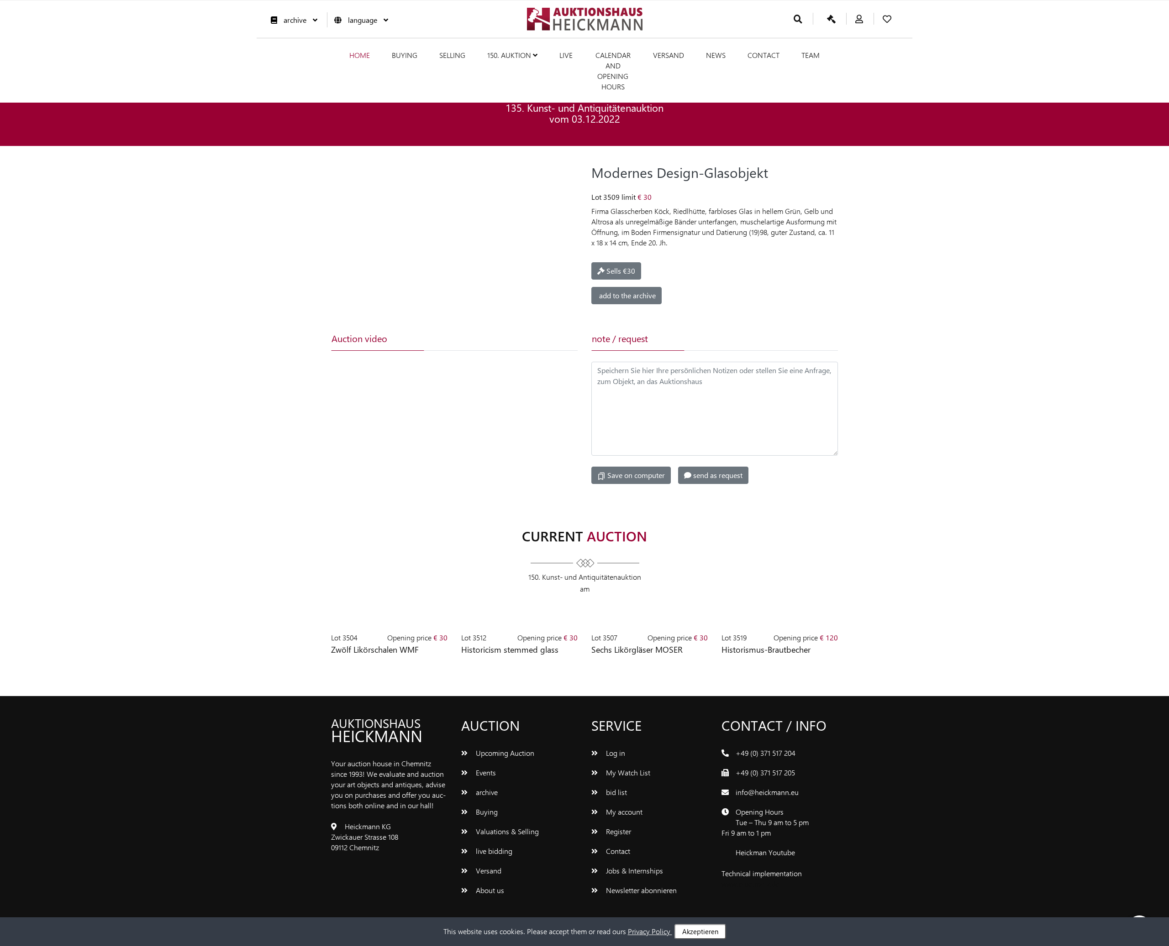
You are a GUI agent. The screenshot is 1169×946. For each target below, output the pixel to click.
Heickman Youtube (765, 852)
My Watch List (627, 772)
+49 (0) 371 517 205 (765, 772)
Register (617, 831)
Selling (452, 55)
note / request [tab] (620, 338)
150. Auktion (510, 55)
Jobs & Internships (633, 870)
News (716, 55)
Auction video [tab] (359, 338)
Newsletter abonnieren (640, 890)
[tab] (469, 338)
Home (359, 55)
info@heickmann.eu (767, 792)
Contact (763, 55)
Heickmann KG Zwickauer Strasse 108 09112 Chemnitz (364, 836)
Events (485, 772)
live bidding (493, 851)
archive (295, 20)
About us (489, 890)
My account (623, 811)
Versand (668, 55)
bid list (615, 792)
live (566, 55)
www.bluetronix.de (750, 884)
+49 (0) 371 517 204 (765, 753)
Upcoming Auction (504, 753)
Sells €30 (620, 270)
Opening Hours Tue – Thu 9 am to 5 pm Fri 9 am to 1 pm (765, 822)
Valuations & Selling (506, 831)
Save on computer (635, 475)
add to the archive (626, 295)
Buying (404, 55)
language (362, 20)
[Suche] (798, 19)
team (810, 55)
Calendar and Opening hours (613, 70)
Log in (614, 753)
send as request (716, 475)
